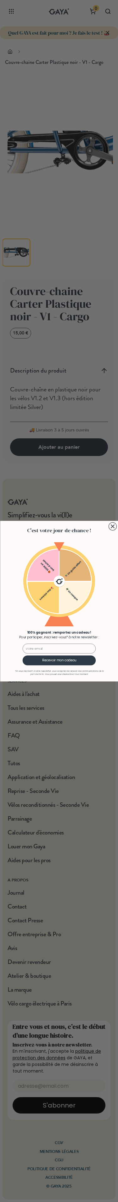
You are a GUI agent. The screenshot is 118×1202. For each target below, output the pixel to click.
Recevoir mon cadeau (59, 660)
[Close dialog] (112, 526)
